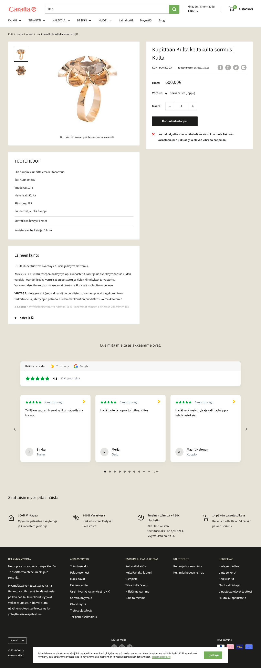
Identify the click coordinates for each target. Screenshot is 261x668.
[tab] (105, 471)
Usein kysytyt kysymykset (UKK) (90, 591)
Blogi (162, 20)
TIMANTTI (35, 20)
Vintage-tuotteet (229, 566)
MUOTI (102, 20)
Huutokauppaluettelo (232, 598)
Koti (10, 34)
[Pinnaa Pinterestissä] (228, 67)
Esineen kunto (79, 585)
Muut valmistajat (229, 585)
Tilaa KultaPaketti (136, 585)
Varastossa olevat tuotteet (235, 591)
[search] (107, 9)
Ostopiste (131, 579)
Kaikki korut (226, 579)
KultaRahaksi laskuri (138, 573)
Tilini (191, 11)
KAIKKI (12, 20)
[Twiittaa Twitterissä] (236, 67)
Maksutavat (77, 579)
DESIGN (82, 20)
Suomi (14, 640)
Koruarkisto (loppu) (175, 121)
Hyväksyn (213, 655)
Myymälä (146, 20)
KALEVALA (59, 20)
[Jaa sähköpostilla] (244, 67)
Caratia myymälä (81, 598)
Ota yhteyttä (78, 604)
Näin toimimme (135, 598)
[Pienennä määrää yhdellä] (170, 106)
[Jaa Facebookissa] (220, 67)
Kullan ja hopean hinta (187, 566)
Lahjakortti (126, 20)
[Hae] (174, 9)
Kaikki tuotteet (25, 34)
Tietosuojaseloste (81, 610)
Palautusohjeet (79, 573)
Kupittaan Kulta (162, 68)
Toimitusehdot (79, 566)
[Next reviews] (246, 429)
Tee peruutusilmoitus (83, 617)
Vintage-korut (227, 573)
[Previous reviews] (15, 429)
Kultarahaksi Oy (135, 566)
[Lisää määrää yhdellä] (192, 106)
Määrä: (156, 106)
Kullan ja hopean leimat (188, 573)
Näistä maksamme (137, 591)
